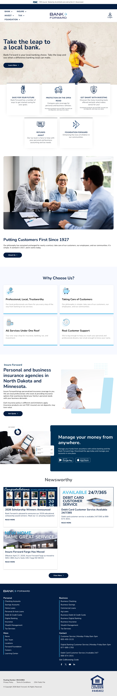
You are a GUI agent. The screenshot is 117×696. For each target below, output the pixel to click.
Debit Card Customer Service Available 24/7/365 (84, 511)
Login (110, 17)
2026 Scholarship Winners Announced (27, 509)
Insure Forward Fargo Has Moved (24, 552)
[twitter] (66, 664)
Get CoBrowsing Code (69, 659)
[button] (8, 11)
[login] (110, 14)
